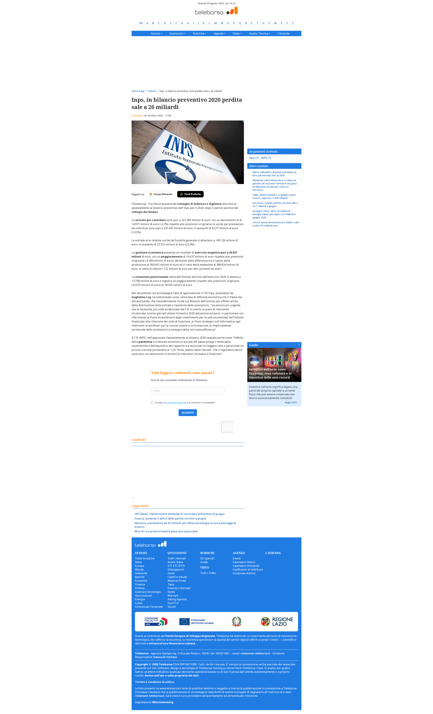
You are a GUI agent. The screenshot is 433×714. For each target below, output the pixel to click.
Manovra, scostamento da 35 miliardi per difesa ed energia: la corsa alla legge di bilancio (185, 525)
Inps (254, 158)
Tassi (171, 584)
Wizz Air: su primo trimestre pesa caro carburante (166, 531)
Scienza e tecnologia (148, 592)
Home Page (138, 91)
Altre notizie (258, 166)
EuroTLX (173, 603)
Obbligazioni (176, 569)
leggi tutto (291, 402)
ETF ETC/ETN (176, 566)
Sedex (171, 592)
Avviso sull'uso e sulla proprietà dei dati (172, 675)
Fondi (171, 573)
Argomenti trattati (263, 151)
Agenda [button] (218, 33)
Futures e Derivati (179, 588)
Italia (138, 562)
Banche (139, 577)
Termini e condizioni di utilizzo (154, 682)
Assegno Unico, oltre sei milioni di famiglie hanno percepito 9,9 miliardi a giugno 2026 (274, 214)
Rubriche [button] (198, 33)
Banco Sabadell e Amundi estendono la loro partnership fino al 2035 (274, 174)
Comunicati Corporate (149, 607)
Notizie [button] (155, 33)
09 (140, 23)
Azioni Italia (175, 562)
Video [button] (236, 33)
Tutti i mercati (177, 558)
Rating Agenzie (177, 599)
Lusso (138, 603)
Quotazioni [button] (176, 33)
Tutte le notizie (144, 558)
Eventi (237, 558)
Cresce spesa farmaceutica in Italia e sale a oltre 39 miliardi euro (276, 224)
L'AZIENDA (273, 553)
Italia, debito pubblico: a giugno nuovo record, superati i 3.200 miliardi (274, 196)
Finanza (140, 584)
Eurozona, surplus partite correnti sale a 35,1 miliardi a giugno (275, 204)
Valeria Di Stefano (165, 657)
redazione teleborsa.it (255, 653)
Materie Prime (177, 581)
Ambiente (141, 573)
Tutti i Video (208, 573)
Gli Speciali (207, 558)
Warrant (173, 595)
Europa (139, 566)
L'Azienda (283, 33)
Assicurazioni (143, 595)
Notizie (152, 91)
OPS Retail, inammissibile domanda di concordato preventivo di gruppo (179, 514)
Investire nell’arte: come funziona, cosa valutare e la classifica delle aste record (270, 373)
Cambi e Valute (177, 577)
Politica (139, 588)
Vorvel (172, 607)
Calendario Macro (244, 562)
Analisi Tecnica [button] (258, 33)
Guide (253, 345)
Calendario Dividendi (246, 566)
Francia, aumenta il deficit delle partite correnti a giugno (170, 518)
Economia (137, 115)
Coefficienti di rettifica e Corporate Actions (248, 571)
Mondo (139, 569)
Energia (140, 599)
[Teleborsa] (216, 13)
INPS (266, 158)
